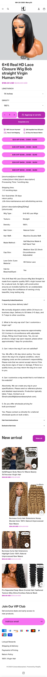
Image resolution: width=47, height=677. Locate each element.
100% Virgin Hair (9, 659)
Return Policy (7, 654)
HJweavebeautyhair (19, 667)
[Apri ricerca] (8, 9)
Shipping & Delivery (10, 646)
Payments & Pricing (10, 650)
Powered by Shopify (34, 667)
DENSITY (5, 100)
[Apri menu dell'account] (38, 9)
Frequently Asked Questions (12, 300)
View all (39, 438)
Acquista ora (23, 122)
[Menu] (3, 9)
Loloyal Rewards (9, 642)
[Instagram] (23, 673)
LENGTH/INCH (7, 88)
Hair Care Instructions (10, 420)
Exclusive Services (9, 426)
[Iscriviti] (41, 621)
